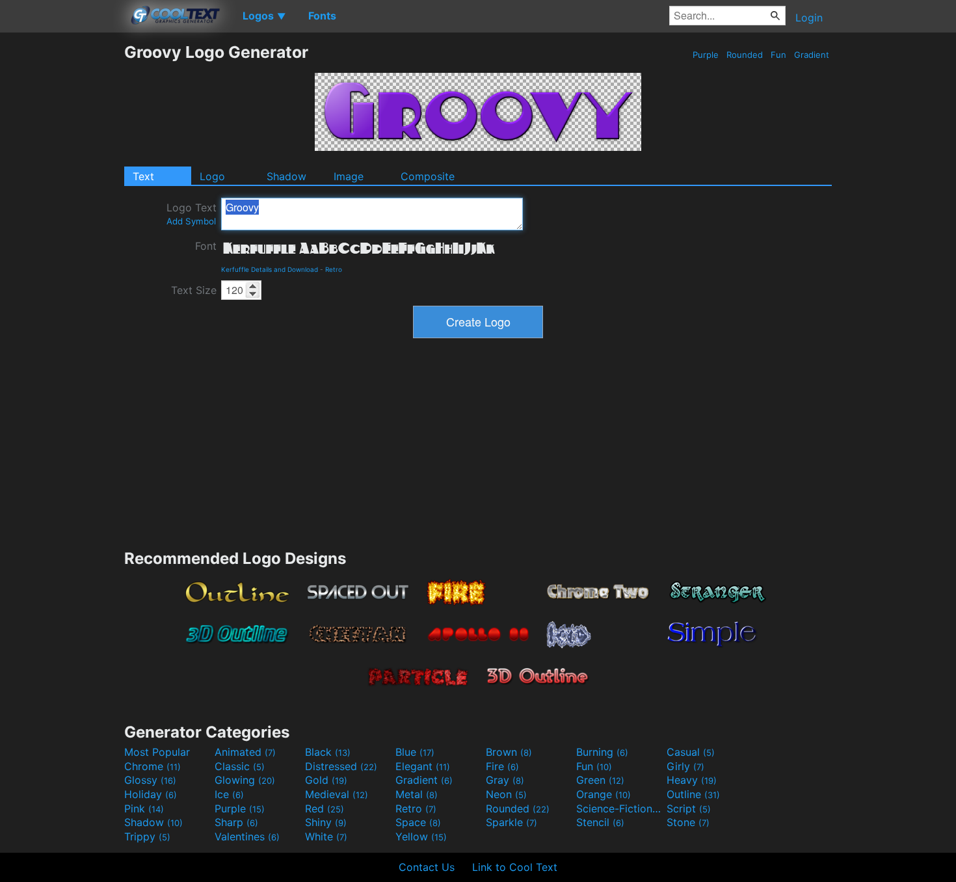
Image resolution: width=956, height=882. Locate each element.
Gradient (811, 54)
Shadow (286, 176)
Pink (144, 808)
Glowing (245, 779)
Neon (506, 794)
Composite (428, 176)
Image (349, 176)
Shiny (326, 822)
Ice (229, 794)
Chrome (152, 766)
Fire (502, 766)
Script (689, 808)
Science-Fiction (619, 808)
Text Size (194, 290)
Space (418, 822)
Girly (685, 766)
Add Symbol (191, 221)
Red (324, 808)
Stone (688, 822)
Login (809, 17)
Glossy (150, 779)
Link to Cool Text (514, 867)
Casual (691, 751)
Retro (333, 269)
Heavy (692, 779)
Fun (778, 54)
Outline (693, 794)
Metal (416, 794)
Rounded (744, 54)
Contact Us (427, 867)
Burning (602, 751)
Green (600, 779)
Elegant (422, 766)
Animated (245, 751)
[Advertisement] (62, 237)
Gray (505, 779)
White (326, 836)
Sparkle (511, 822)
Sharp (236, 822)
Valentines (247, 836)
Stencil (600, 822)
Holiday (150, 794)
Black (328, 751)
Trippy (147, 836)
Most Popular (157, 751)
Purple (705, 54)
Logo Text (191, 213)
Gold (326, 779)
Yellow (421, 836)
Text (143, 176)
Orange (603, 794)
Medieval (336, 794)
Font (206, 245)
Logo (212, 176)
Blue (414, 751)
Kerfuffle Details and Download (269, 269)
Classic (240, 766)
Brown (509, 751)
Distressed (341, 766)
